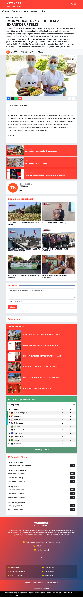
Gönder (12, 307)
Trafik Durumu (49, 567)
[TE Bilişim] (13, 188)
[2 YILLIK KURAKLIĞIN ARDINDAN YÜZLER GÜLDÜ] (24, 211)
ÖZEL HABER (16, 11)
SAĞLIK (42, 11)
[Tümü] (74, 319)
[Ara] (72, 4)
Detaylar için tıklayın (41, 450)
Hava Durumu (15, 567)
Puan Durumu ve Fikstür (18, 571)
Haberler (9, 17)
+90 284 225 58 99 (42, 546)
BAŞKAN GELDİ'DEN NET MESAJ (54, 223)
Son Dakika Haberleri (17, 575)
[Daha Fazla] (20, 98)
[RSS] (41, 558)
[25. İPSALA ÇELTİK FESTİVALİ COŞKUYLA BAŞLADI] (24, 264)
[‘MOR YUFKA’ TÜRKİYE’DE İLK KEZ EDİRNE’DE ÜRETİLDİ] (41, 75)
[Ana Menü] (75, 4)
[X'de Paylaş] (12, 98)
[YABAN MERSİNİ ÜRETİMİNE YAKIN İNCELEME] (58, 238)
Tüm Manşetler (50, 571)
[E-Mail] (21, 190)
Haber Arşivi (49, 575)
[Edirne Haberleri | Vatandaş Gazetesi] (14, 4)
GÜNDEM (5, 11)
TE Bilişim (24, 186)
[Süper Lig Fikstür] (74, 457)
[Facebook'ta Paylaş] (8, 98)
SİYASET (34, 11)
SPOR (26, 11)
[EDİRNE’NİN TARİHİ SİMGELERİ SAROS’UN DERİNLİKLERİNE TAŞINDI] (24, 238)
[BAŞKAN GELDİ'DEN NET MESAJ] (58, 211)
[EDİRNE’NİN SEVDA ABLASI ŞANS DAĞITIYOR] (58, 264)
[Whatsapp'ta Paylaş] (16, 98)
